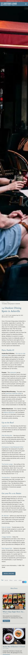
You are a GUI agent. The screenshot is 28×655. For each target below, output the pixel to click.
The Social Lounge (7, 464)
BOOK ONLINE (9, 573)
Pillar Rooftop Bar (7, 435)
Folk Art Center (6, 527)
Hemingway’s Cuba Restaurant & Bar (12, 447)
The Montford (6, 477)
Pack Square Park (7, 548)
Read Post (6, 621)
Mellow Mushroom (9, 412)
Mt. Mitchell (5, 515)
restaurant (13, 372)
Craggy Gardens (6, 537)
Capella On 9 (5, 426)
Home (3, 302)
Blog (8, 302)
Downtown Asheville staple (13, 393)
